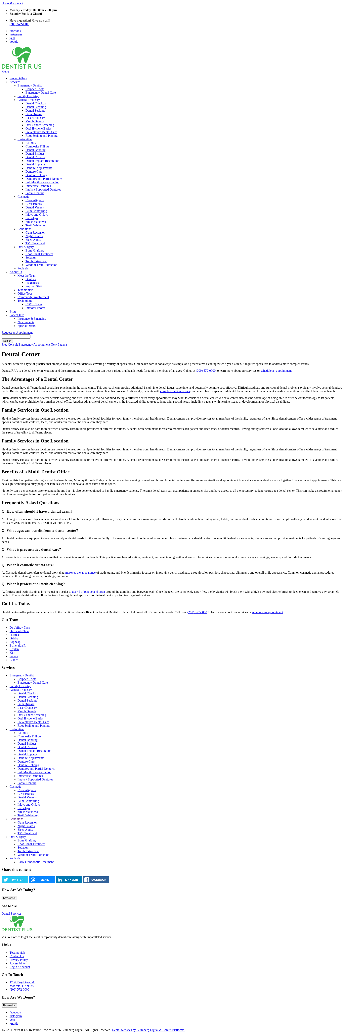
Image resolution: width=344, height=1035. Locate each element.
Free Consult (10, 344)
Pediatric (23, 268)
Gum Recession (35, 232)
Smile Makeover (35, 221)
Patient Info (17, 315)
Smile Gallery (18, 78)
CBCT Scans (33, 304)
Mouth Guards (34, 121)
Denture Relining (36, 175)
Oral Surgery (26, 247)
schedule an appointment (276, 370)
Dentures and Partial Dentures (44, 178)
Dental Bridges (34, 153)
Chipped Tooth (34, 89)
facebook (15, 30)
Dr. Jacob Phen (19, 631)
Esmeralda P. (18, 645)
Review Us (9, 897)
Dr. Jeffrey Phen (20, 627)
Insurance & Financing (32, 318)
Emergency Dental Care (40, 92)
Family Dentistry (28, 96)
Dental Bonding (35, 150)
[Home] (21, 68)
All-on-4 (30, 142)
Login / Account (20, 967)
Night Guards (34, 236)
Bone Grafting (34, 250)
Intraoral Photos (35, 308)
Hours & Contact (12, 3)
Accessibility (18, 963)
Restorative (25, 139)
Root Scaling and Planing (41, 135)
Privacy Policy (19, 959)
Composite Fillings (37, 146)
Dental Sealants (35, 110)
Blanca (14, 659)
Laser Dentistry (35, 117)
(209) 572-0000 (206, 370)
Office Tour (25, 293)
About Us (16, 272)
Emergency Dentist (30, 85)
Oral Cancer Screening (39, 125)
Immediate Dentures (38, 186)
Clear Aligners (34, 200)
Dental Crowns (35, 157)
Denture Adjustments (38, 168)
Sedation (30, 257)
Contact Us (17, 956)
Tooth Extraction (36, 261)
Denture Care (33, 171)
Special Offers (26, 325)
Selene (14, 656)
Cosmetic (23, 196)
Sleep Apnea (33, 239)
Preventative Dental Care (41, 132)
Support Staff (33, 286)
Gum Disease (33, 114)
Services (15, 82)
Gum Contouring (36, 211)
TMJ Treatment (35, 243)
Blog (13, 311)
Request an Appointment (17, 332)
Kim (12, 652)
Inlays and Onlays (36, 214)
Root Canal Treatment (39, 254)
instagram (16, 34)
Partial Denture (34, 193)
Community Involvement (33, 297)
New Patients (26, 322)
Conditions (24, 229)
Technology (25, 300)
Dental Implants (35, 164)
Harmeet (15, 634)
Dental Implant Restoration (42, 160)
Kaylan (14, 649)
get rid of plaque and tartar (88, 591)
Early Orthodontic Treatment (36, 862)
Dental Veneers (35, 207)
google (14, 41)
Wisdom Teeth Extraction (41, 264)
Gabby (14, 638)
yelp (12, 38)
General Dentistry (29, 99)
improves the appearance (80, 572)
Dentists (30, 279)
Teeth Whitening (35, 225)
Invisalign (31, 218)
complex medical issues (175, 391)
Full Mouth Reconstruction (42, 182)
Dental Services (11, 913)
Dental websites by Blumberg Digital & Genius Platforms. (148, 1030)
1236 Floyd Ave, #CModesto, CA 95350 (22, 984)
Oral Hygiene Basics (38, 128)
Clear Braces (33, 203)
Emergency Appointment (35, 344)
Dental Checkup (35, 103)
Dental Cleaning (35, 107)
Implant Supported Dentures (43, 189)
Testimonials (25, 290)
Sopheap (15, 642)
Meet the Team (27, 275)
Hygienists (32, 282)
